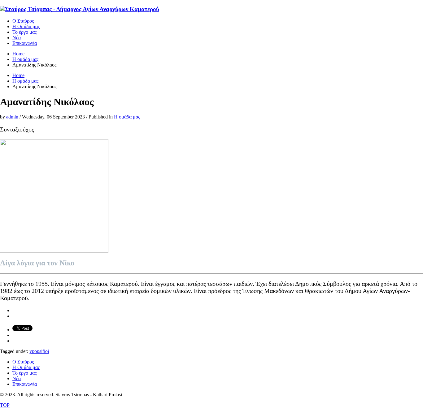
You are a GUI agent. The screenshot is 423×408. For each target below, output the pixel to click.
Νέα (16, 378)
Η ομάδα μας (127, 116)
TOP (5, 405)
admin (13, 116)
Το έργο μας (24, 373)
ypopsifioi (39, 351)
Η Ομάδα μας (26, 367)
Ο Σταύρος (23, 361)
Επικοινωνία (24, 384)
